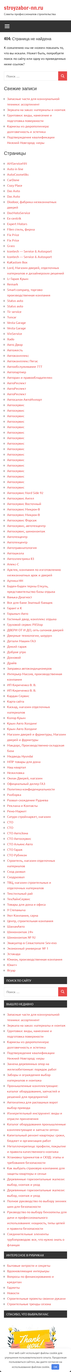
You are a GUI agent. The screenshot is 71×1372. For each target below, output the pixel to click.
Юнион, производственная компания (34, 959)
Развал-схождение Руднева (27, 800)
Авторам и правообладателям (29, 377)
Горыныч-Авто (17, 613)
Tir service (14, 311)
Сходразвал (16, 877)
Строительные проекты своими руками (36, 1298)
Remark (12, 284)
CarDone (13, 180)
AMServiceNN (17, 163)
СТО (10, 822)
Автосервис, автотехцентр (26, 526)
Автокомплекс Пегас (22, 361)
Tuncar (11, 317)
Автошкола (15, 553)
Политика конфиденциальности (31, 789)
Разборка (14, 794)
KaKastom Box (17, 262)
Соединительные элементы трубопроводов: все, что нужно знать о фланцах (35, 1239)
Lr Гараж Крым (17, 279)
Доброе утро (16, 652)
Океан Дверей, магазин (24, 778)
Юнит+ (12, 965)
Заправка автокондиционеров (29, 668)
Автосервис (15, 405)
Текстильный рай (20, 893)
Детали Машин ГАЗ (21, 641)
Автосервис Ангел (20, 498)
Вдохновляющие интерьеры (28, 1271)
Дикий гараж (17, 646)
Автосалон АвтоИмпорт (24, 399)
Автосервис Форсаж (22, 520)
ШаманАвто (16, 926)
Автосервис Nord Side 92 (25, 493)
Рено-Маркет (16, 811)
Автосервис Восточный (24, 504)
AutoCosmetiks (18, 174)
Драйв (12, 663)
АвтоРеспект (16, 383)
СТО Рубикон (17, 855)
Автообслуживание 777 (24, 366)
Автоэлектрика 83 (20, 558)
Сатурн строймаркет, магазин (29, 816)
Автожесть (15, 350)
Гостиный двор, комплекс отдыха (31, 619)
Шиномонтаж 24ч (20, 932)
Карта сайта (15, 701)
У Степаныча (16, 910)
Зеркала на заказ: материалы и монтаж (36, 110)
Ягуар (11, 970)
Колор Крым (16, 718)
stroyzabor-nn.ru (23, 8)
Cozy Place (14, 185)
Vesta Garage (16, 322)
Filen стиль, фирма (21, 229)
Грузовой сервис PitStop (25, 624)
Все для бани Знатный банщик (30, 602)
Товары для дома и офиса (26, 904)
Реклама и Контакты (22, 805)
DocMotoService (18, 213)
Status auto (15, 300)
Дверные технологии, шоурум (29, 635)
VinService (14, 333)
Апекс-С (13, 564)
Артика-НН (15, 580)
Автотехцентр (17, 536)
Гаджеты (13, 1287)
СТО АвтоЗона (17, 833)
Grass (11, 246)
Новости (13, 1293)
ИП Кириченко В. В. (21, 685)
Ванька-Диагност (19, 597)
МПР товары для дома (23, 762)
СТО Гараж (14, 849)
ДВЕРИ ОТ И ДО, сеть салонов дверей (35, 630)
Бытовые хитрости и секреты (28, 1265)
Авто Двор (15, 344)
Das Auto (13, 191)
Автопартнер (16, 372)
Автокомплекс (18, 355)
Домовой (14, 657)
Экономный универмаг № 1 (27, 948)
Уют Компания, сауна (22, 915)
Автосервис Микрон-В (23, 509)
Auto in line (15, 169)
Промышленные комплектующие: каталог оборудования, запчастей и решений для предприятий (33, 1091)
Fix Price (13, 235)
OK (55, 1366)
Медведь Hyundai (20, 756)
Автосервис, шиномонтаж (26, 531)
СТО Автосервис (19, 838)
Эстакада (13, 954)
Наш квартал (16, 767)
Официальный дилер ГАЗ (26, 783)
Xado (10, 339)
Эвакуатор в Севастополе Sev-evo (32, 943)
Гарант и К (14, 608)
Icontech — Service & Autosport (29, 251)
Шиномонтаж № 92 (21, 937)
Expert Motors (17, 224)
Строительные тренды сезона (29, 1304)
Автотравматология (22, 547)
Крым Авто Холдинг (22, 723)
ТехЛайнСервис (18, 899)
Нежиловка (15, 773)
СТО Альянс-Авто (20, 844)
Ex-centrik (14, 218)
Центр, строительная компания (30, 921)
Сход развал (16, 871)
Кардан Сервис (18, 696)
